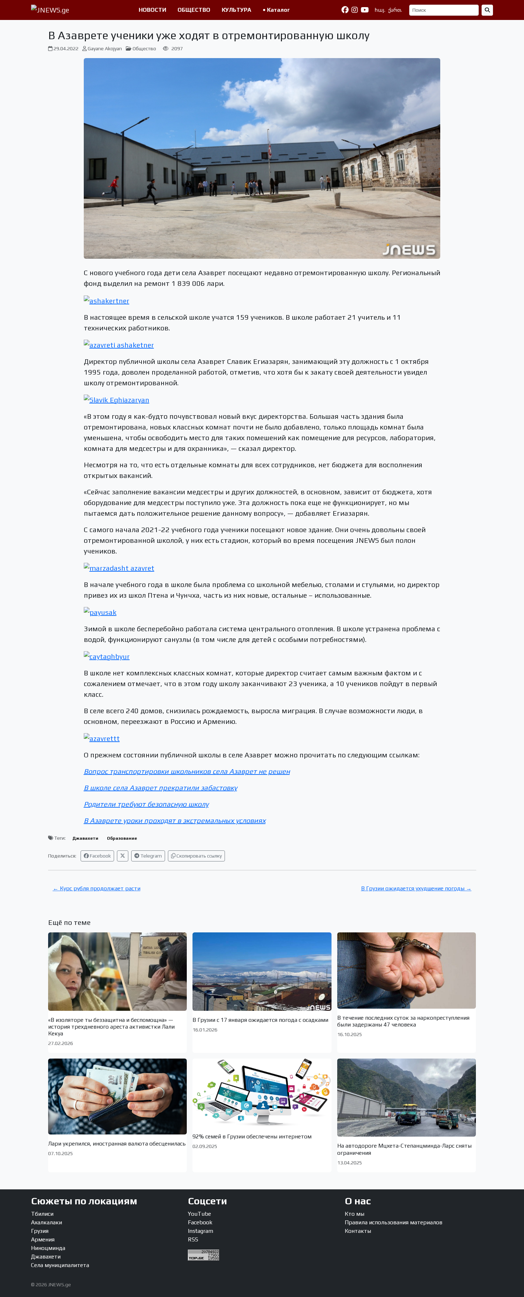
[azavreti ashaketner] (119, 344)
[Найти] (487, 10)
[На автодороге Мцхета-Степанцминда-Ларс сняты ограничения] (406, 1098)
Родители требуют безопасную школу (146, 804)
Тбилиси (42, 1213)
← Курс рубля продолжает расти (96, 888)
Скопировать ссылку (198, 856)
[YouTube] (365, 10)
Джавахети (85, 838)
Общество (144, 48)
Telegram (150, 856)
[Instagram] (354, 10)
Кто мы (354, 1213)
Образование (122, 838)
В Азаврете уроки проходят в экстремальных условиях (175, 820)
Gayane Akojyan (105, 48)
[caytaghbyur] (107, 656)
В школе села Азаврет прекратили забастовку (160, 787)
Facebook (100, 856)
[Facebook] (345, 10)
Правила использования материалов (393, 1222)
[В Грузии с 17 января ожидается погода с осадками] (262, 971)
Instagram (200, 1230)
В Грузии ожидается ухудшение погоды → (416, 888)
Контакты (358, 1230)
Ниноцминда (48, 1248)
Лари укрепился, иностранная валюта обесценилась (117, 1143)
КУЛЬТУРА (236, 9)
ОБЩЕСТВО (194, 9)
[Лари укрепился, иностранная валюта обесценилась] (117, 1096)
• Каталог (276, 9)
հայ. (380, 10)
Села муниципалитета (60, 1265)
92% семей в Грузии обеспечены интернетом (252, 1136)
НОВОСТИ (152, 9)
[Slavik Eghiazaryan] (116, 399)
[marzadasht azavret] (119, 567)
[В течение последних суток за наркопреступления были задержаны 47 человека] (406, 970)
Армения (43, 1239)
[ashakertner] (106, 299)
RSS (193, 1239)
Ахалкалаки (46, 1222)
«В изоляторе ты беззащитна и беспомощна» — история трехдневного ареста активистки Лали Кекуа (111, 1027)
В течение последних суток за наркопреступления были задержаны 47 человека (403, 1021)
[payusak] (100, 611)
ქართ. (395, 10)
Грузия (39, 1230)
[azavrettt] (102, 738)
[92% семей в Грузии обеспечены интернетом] (262, 1093)
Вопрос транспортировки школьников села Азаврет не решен (187, 771)
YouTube (199, 1213)
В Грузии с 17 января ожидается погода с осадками (260, 1020)
